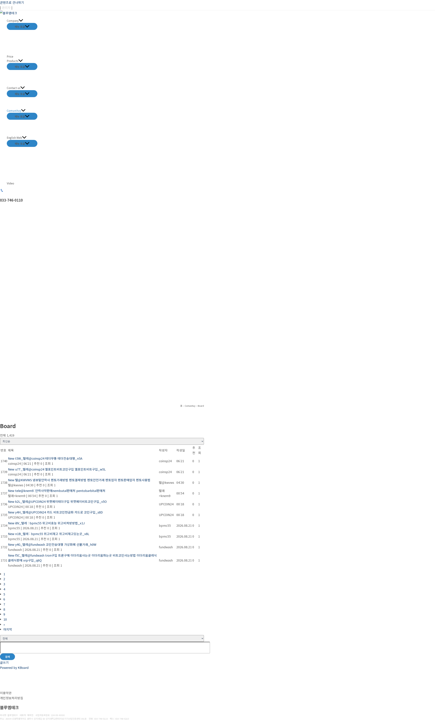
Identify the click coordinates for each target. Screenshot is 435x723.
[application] (21, 21)
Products (12, 61)
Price (10, 56)
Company (13, 21)
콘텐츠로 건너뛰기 (12, 2)
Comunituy (14, 111)
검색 (7, 656)
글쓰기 (4, 662)
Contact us (13, 88)
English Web (14, 137)
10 (5, 619)
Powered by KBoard (14, 667)
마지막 (7, 629)
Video (10, 183)
